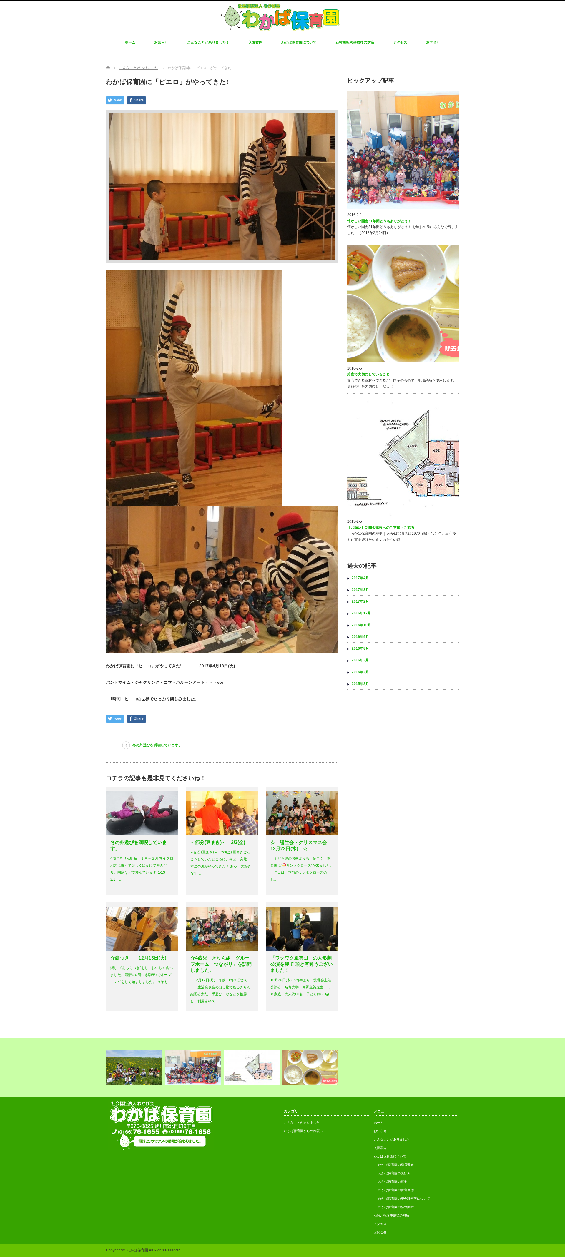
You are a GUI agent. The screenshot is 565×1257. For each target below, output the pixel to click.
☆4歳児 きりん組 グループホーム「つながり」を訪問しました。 (221, 964)
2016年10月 (361, 625)
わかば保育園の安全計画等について (404, 1198)
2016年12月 (361, 613)
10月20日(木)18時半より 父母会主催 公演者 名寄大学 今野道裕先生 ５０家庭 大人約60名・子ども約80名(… (301, 987)
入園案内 (255, 42)
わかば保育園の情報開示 (396, 1207)
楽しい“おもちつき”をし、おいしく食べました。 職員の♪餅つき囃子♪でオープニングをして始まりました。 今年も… (141, 975)
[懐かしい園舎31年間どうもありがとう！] (193, 1067)
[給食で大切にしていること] (311, 1067)
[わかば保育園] (280, 29)
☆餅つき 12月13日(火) (138, 957)
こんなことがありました (302, 1122)
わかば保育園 (137, 1250)
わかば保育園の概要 (392, 1181)
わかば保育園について (299, 42)
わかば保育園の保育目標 (396, 1190)
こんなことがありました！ (208, 42)
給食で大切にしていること (368, 374)
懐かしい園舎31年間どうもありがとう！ (379, 221)
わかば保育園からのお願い (303, 1131)
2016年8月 (360, 648)
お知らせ (161, 42)
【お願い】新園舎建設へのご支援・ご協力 (380, 528)
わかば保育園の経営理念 (396, 1164)
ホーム (130, 42)
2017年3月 (360, 590)
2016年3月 (360, 660)
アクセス (400, 42)
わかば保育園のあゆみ (394, 1173)
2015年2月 (360, 684)
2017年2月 (360, 601)
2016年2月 (360, 672)
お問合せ (433, 42)
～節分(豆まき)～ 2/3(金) (217, 842)
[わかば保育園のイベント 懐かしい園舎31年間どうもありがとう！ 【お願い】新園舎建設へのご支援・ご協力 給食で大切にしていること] (282, 1067)
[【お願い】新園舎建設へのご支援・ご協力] (252, 1067)
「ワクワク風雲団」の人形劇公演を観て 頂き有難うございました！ (301, 964)
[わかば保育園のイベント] (134, 1067)
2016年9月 (360, 637)
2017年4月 (360, 578)
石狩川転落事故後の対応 (354, 42)
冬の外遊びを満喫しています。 (157, 745)
